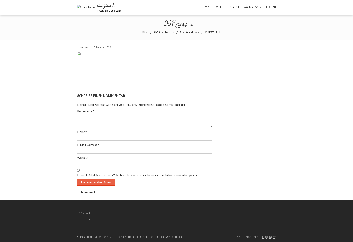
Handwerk (88, 192)
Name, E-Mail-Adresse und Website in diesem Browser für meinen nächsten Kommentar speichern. (139, 175)
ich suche (234, 7)
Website (82, 157)
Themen (206, 7)
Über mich (270, 7)
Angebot (220, 7)
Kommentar (85, 111)
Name (82, 132)
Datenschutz (85, 219)
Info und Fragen (252, 7)
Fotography (269, 236)
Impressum (83, 212)
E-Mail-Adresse (88, 144)
